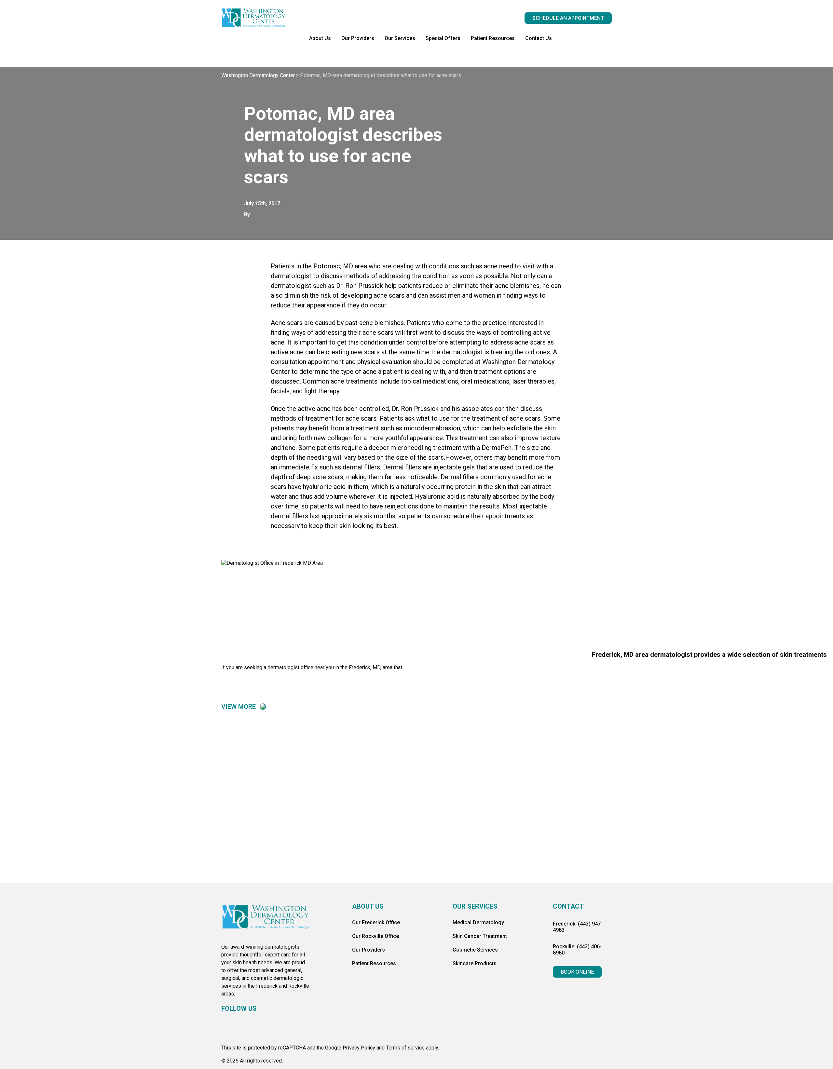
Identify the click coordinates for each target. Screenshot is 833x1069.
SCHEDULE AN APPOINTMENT (568, 18)
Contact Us (538, 38)
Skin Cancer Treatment (480, 936)
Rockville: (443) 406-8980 (577, 949)
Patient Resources (493, 38)
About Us (320, 38)
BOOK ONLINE (577, 972)
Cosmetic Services (475, 950)
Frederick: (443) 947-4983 (578, 927)
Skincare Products (475, 963)
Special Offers (443, 38)
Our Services (400, 38)
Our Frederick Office (376, 922)
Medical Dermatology (478, 922)
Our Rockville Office (375, 936)
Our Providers (357, 38)
